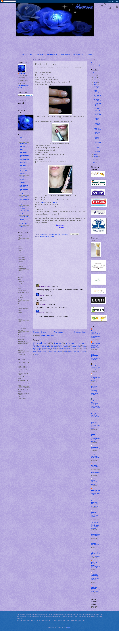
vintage (36, 354)
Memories (67, 345)
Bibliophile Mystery (94, 387)
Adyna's (22, 140)
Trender (66, 346)
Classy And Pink (24, 171)
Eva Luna (22, 176)
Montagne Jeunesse (75, 346)
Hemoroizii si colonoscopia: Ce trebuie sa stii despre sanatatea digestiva (95, 335)
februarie (96, 154)
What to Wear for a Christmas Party (95, 567)
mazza (52, 349)
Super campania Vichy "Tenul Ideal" (95, 555)
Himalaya (67, 348)
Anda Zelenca (23, 152)
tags (52, 345)
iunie (95, 77)
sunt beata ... (97, 108)
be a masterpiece (24, 159)
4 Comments (64, 234)
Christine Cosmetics (77, 349)
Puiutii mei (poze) (95, 65)
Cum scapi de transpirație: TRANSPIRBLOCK (95, 347)
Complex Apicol (44, 345)
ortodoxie (50, 348)
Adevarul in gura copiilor (97, 129)
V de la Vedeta (23, 224)
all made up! (94, 447)
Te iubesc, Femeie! (96, 146)
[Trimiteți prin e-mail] (71, 234)
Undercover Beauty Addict (95, 501)
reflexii (35, 349)
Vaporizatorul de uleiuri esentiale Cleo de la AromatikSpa (95, 579)
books (35, 345)
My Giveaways (52, 54)
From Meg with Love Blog (24, 186)
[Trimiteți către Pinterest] (78, 234)
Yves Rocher (83, 351)
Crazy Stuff (94, 422)
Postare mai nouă (39, 332)
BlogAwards (23, 165)
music (83, 345)
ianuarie (96, 156)
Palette (65, 351)
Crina (92, 376)
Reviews (40, 54)
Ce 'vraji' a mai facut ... (97, 96)
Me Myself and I (28, 54)
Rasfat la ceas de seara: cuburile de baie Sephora (95, 505)
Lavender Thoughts (22, 207)
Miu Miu (22, 214)
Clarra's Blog (23, 168)
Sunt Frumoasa (95, 472)
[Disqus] (60, 260)
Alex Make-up (23, 143)
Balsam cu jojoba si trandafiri (96, 137)
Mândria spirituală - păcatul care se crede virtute (95, 369)
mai (95, 79)
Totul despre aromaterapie (94, 574)
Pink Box (70, 351)
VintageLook (23, 226)
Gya (92, 330)
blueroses (22, 73)
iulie (95, 75)
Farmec (34, 351)
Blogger (69, 627)
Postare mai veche (80, 332)
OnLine (78, 348)
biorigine (84, 346)
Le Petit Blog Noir (24, 211)
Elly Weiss (94, 465)
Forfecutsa (22, 182)
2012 (94, 159)
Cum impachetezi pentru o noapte (95, 590)
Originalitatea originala (97, 132)
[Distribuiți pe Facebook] (76, 234)
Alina (55, 202)
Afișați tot (99, 594)
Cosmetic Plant (45, 346)
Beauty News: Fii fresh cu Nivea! (95, 545)
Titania (60, 346)
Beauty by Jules (24, 162)
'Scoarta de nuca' (96, 87)
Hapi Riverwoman (24, 193)
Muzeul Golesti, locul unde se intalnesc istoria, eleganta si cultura (95, 405)
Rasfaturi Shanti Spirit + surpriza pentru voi (97, 124)
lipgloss (47, 236)
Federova (22, 179)
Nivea (55, 351)
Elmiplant (61, 348)
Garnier (39, 351)
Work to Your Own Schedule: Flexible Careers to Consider (95, 439)
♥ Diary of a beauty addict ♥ (95, 552)
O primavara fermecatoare (97, 114)
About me (89, 54)
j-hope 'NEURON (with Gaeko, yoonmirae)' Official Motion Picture (95, 391)
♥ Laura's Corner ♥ (93, 435)
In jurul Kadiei (23, 196)
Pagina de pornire (60, 332)
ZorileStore (36, 346)
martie (95, 84)
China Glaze (68, 349)
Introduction (45, 351)
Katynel (22, 204)
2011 (94, 162)
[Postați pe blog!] (73, 234)
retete (55, 348)
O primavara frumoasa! (97, 150)
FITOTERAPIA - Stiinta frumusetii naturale (95, 458)
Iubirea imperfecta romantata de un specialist (95, 379)
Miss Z (93, 480)
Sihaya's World (24, 216)
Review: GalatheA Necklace (95, 516)
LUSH (73, 348)
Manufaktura (46, 349)
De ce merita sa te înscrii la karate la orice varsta (95, 358)
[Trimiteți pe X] (74, 234)
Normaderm (54, 346)
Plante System (76, 351)
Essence (42, 236)
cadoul (42, 202)
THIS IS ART (76, 345)
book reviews (65, 54)
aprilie (95, 82)
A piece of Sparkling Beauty (94, 564)
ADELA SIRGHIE (95, 344)
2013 (94, 73)
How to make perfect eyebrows (95, 416)
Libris (40, 349)
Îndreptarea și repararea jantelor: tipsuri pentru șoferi (95, 426)
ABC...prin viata (24, 138)
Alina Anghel (23, 146)
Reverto (84, 348)
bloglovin (93, 474)
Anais (21, 149)
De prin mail (97, 110)
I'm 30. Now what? (95, 448)
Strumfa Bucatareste (23, 220)
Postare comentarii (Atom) (47, 335)
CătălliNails (23, 173)
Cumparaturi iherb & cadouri (97, 92)
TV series (44, 348)
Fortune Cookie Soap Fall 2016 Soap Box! (95, 527)
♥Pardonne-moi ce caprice (95, 491)
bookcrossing (78, 54)
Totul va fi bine (94, 466)
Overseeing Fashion (94, 588)
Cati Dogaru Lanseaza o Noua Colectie (95, 483)
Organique (60, 351)
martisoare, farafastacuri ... (97, 142)
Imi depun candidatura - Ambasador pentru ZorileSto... (97, 103)
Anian (63, 349)
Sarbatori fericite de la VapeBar (95, 536)
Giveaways (81, 343)
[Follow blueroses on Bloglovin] (25, 96)
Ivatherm (50, 351)
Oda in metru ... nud (97, 119)
